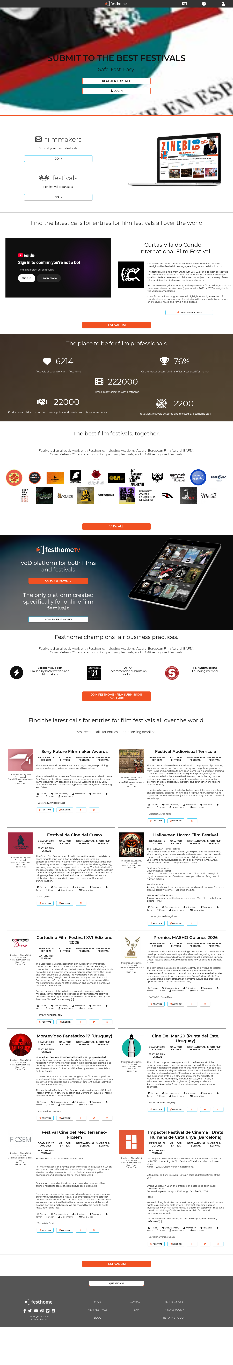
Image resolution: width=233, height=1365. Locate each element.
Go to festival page (190, 312)
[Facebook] (81, 810)
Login (118, 91)
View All (116, 526)
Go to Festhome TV (58, 580)
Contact (136, 1301)
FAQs (97, 1301)
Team (135, 1309)
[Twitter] (94, 1022)
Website (66, 810)
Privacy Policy (174, 1309)
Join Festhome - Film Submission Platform (116, 696)
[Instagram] (94, 810)
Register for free (116, 81)
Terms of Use (174, 1301)
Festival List (116, 325)
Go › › (58, 158)
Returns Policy (174, 1317)
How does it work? (58, 619)
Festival (46, 810)
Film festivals (97, 1309)
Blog (97, 1317)
